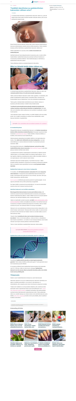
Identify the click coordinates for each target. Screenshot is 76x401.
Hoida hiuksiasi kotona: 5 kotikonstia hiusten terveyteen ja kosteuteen (44, 326)
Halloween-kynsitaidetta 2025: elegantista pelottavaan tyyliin (31, 344)
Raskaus (14, 5)
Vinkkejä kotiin (55, 341)
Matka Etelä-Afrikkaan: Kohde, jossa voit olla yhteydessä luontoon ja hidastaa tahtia (16, 326)
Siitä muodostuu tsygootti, (36, 148)
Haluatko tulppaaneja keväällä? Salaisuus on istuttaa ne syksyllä (16, 344)
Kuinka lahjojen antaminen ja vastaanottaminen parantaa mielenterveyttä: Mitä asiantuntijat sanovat (58, 326)
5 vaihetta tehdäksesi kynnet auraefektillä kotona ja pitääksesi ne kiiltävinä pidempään (44, 344)
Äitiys (11, 5)
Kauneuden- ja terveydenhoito (30, 341)
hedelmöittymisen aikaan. (21, 133)
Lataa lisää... (38, 349)
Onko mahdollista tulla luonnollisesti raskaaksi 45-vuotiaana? (32, 123)
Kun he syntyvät (14, 180)
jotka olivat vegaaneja (19, 295)
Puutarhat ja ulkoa (14, 341)
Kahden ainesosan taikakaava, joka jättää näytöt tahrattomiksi (58, 344)
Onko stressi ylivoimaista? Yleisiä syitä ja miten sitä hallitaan (29, 326)
